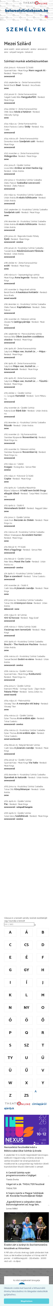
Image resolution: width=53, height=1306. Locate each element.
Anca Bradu (35, 85)
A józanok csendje (24, 588)
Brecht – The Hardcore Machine (21, 644)
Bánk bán (21, 411)
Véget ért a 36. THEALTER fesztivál (25, 1184)
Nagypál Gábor (41, 508)
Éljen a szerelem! (13, 576)
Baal (18, 85)
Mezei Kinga (17, 73)
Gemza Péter (30, 467)
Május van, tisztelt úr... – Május (29, 352)
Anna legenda (22, 278)
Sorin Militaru (40, 396)
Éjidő (6, 239)
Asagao (8, 467)
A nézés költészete (26, 198)
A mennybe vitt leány (28, 704)
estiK (7, 266)
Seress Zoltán (33, 692)
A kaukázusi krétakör (27, 292)
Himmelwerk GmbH (14, 508)
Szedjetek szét (27, 141)
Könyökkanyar (22, 789)
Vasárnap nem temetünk (17, 630)
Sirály (27, 127)
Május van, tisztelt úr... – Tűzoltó (30, 381)
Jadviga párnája (22, 322)
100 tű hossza (11, 618)
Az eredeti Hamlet (32, 535)
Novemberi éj (29, 437)
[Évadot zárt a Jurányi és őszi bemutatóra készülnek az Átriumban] (26, 1227)
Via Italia (33, 763)
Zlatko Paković (18, 186)
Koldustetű (35, 674)
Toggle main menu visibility (2, 18)
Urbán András (18, 171)
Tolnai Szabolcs (38, 576)
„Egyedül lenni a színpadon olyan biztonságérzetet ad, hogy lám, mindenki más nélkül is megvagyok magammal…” (25, 1206)
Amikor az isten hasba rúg (28, 168)
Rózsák (8, 425)
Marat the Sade (22, 562)
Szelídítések (21, 816)
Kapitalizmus (24, 307)
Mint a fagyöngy (12, 550)
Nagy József (33, 618)
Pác (6, 804)
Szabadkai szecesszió (28, 183)
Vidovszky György (11, 115)
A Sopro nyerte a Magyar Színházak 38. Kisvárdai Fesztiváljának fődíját (25, 1194)
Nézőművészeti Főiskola (30, 251)
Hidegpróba (10, 156)
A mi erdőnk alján (26, 718)
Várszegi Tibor (10, 706)
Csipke (8, 479)
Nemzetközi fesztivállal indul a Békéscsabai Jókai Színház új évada (22, 1149)
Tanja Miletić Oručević (38, 493)
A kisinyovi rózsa (23, 603)
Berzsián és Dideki (24, 520)
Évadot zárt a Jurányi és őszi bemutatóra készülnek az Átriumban (25, 1246)
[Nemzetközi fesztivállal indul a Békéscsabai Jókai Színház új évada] (26, 1130)
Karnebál (20, 396)
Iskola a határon (22, 112)
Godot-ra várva (26, 659)
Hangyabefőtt (28, 97)
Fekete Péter (11, 692)
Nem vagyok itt (37, 70)
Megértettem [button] (26, 1301)
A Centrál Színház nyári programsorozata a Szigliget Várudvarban (21, 1175)
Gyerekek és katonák (15, 777)
